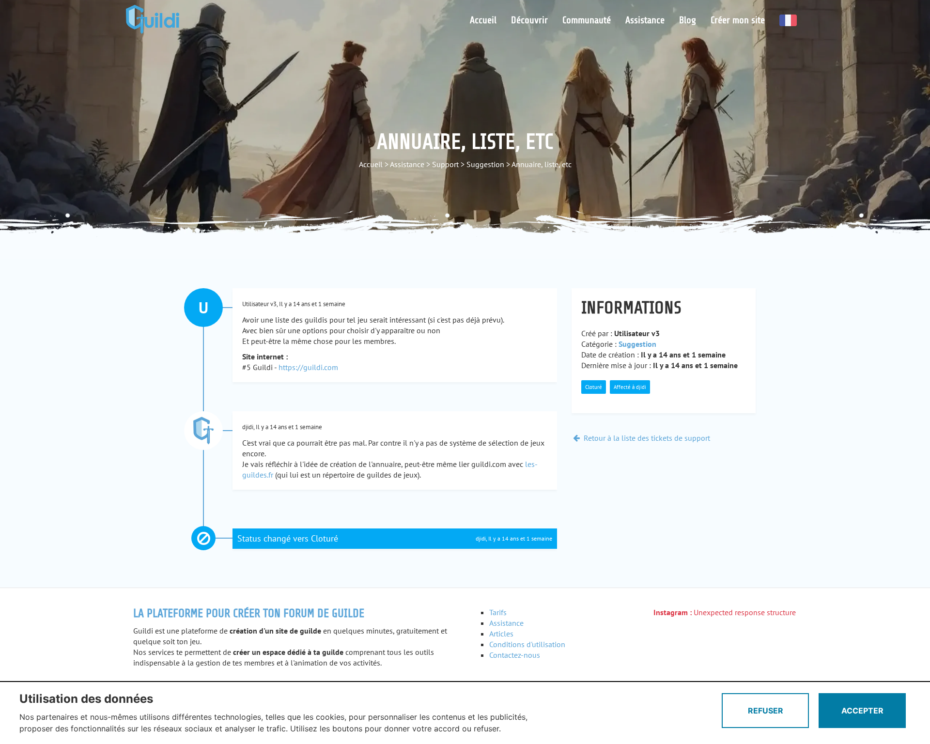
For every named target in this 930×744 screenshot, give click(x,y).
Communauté (586, 20)
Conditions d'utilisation (527, 644)
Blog (687, 20)
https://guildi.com (308, 367)
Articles (501, 633)
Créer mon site (738, 20)
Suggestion (485, 164)
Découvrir (529, 20)
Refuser (765, 710)
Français (788, 20)
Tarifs (498, 612)
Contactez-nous (514, 655)
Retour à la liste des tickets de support (646, 438)
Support (445, 164)
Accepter (862, 710)
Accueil (483, 20)
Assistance (645, 20)
